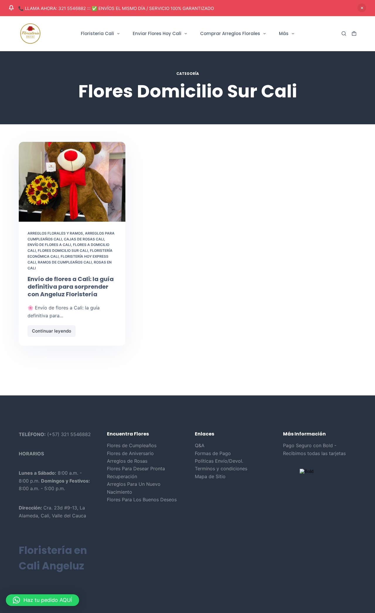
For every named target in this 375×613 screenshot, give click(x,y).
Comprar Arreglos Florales (230, 33)
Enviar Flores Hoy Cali (157, 33)
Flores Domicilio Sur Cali (63, 250)
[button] (42, 600)
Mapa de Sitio (210, 476)
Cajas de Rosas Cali (84, 239)
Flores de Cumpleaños (131, 445)
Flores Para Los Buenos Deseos (142, 499)
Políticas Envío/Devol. (219, 461)
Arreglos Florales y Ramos (55, 233)
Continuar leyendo (53, 332)
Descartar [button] (361, 8)
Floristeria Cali (97, 33)
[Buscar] (344, 33)
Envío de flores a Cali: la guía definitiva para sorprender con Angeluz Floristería (71, 286)
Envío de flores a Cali (49, 244)
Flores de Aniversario (130, 453)
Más (284, 33)
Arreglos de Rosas (127, 461)
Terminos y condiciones (221, 468)
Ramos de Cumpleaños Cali (65, 262)
